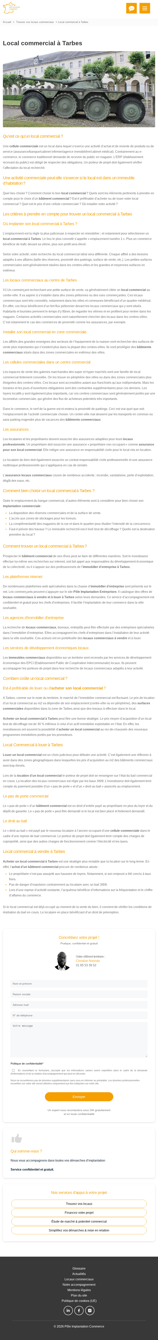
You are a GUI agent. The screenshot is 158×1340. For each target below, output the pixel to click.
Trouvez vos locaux (79, 1203)
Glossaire (79, 1268)
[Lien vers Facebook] (79, 1310)
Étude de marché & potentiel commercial (79, 1221)
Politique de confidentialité (27, 1063)
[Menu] (145, 8)
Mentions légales (79, 1290)
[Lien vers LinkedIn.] (68, 1310)
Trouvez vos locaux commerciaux (35, 22)
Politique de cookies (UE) (79, 1300)
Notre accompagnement (79, 1284)
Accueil (7, 22)
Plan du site (79, 1295)
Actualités (79, 1274)
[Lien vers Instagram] (89, 1310)
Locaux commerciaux (79, 1279)
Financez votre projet (79, 1212)
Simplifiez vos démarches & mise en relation (79, 1230)
